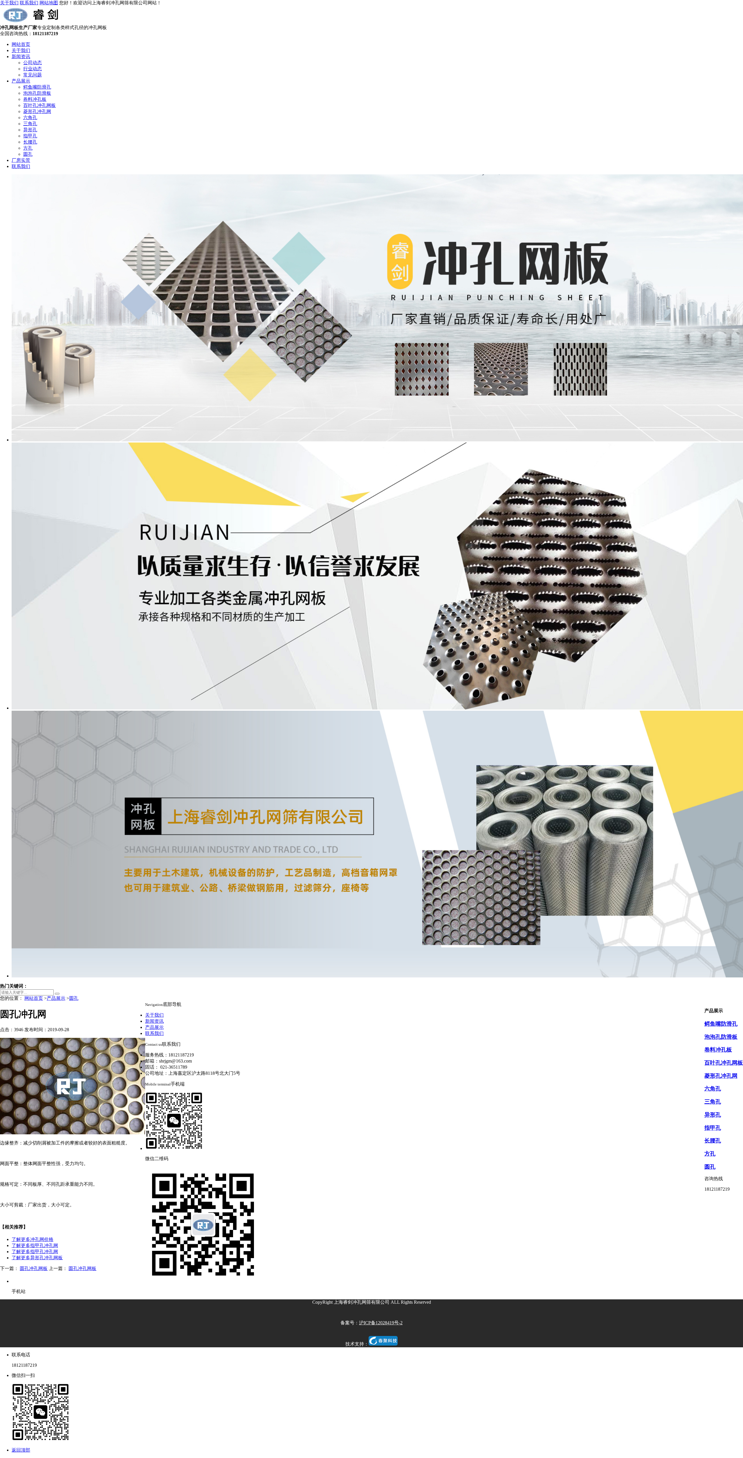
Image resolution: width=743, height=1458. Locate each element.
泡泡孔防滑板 (37, 93)
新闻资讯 (21, 56)
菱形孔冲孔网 (37, 111)
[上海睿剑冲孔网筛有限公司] (32, 21)
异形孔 (30, 129)
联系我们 (29, 2)
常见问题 (32, 74)
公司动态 (32, 62)
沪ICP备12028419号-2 (381, 1322)
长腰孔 (30, 141)
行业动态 (32, 68)
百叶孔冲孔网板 (39, 105)
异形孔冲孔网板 (37, 1257)
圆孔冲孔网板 (34, 1268)
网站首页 (21, 44)
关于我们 (9, 2)
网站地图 (48, 2)
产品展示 (21, 80)
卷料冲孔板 (34, 99)
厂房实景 (21, 160)
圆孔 (28, 154)
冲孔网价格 (32, 1239)
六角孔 (30, 117)
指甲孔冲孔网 (35, 1245)
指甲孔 (30, 135)
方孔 (28, 148)
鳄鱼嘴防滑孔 (37, 87)
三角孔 (30, 123)
